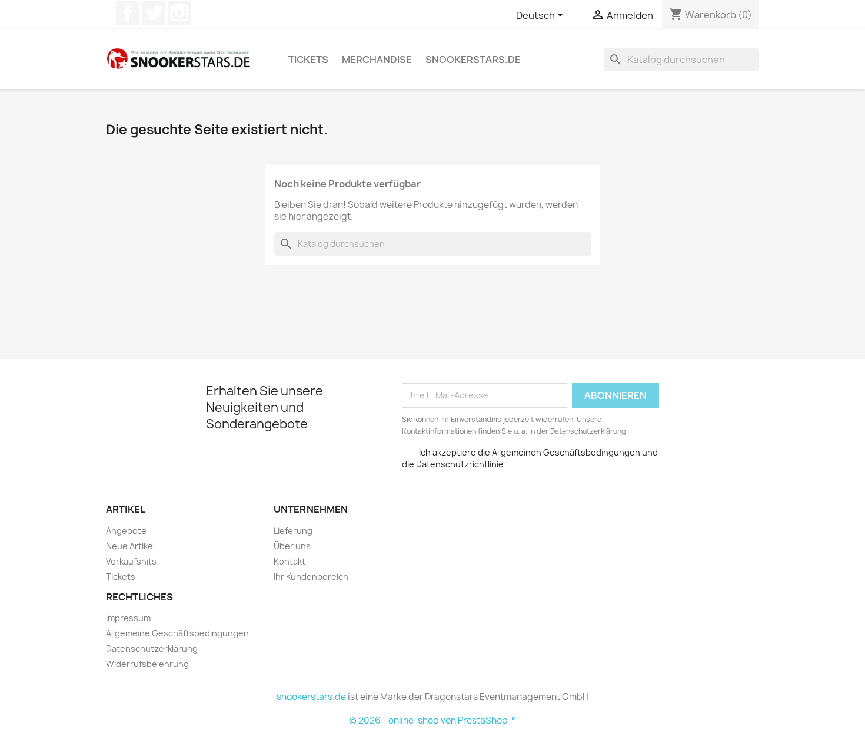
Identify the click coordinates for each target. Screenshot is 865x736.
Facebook (127, 13)
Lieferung (293, 530)
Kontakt (289, 561)
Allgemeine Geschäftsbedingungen (177, 633)
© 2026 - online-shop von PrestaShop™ (432, 720)
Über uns (292, 546)
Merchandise (377, 59)
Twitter (153, 13)
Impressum (128, 617)
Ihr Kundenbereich (311, 576)
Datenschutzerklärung (152, 648)
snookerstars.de (473, 59)
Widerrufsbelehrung (147, 663)
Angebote (126, 530)
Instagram (179, 13)
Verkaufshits (131, 561)
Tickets (308, 59)
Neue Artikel (130, 546)
